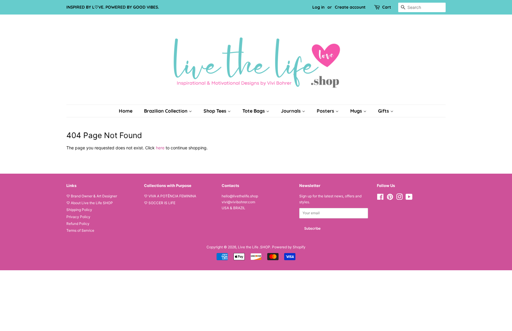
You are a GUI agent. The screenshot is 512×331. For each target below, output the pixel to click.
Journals (291, 111)
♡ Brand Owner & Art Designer (91, 196)
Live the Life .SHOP (254, 247)
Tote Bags (254, 111)
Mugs (356, 111)
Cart (386, 7)
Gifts (384, 111)
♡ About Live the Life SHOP (89, 203)
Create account (350, 7)
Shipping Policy (79, 209)
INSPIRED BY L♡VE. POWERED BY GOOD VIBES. (112, 7)
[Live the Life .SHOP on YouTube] (409, 198)
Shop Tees (216, 111)
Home (125, 111)
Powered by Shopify (288, 247)
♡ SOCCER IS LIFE (159, 203)
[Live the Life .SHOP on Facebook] (380, 198)
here (160, 147)
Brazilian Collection (166, 111)
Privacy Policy (78, 217)
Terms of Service (80, 230)
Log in (318, 7)
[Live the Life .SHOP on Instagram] (399, 198)
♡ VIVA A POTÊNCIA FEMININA (170, 196)
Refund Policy (77, 223)
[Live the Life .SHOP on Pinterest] (390, 198)
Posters (326, 111)
